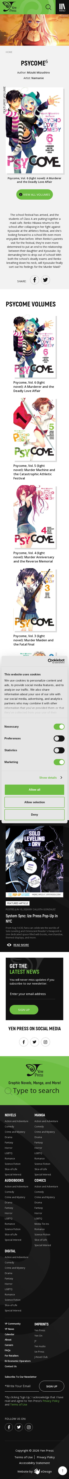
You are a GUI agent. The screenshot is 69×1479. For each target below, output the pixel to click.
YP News (9, 1329)
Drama (8, 1137)
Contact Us (11, 1366)
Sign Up (51, 1386)
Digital (10, 1251)
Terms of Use (18, 1404)
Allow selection (34, 802)
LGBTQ (8, 1153)
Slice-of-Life (11, 1169)
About (8, 1339)
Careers (9, 1345)
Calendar (9, 1334)
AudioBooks (14, 1180)
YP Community (13, 1323)
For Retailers (12, 1355)
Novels (10, 1115)
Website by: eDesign (34, 1471)
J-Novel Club (41, 1357)
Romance (10, 1158)
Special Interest (13, 1174)
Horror (8, 1147)
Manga (39, 1115)
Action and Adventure (16, 1121)
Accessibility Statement (34, 1463)
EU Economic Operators (18, 1361)
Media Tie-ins (41, 1223)
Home (9, 52)
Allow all (34, 789)
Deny (34, 814)
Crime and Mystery (15, 1131)
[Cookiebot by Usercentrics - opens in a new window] (49, 661)
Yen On (38, 1335)
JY (35, 1341)
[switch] (59, 738)
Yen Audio (40, 1346)
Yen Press (39, 1330)
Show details (48, 777)
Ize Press (39, 1351)
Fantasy (9, 1142)
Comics (40, 1180)
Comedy (9, 1126)
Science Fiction (13, 1163)
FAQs (8, 1350)
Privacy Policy (51, 1401)
